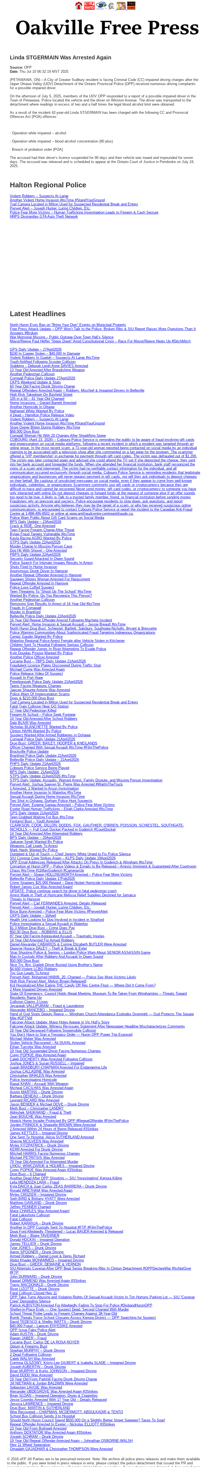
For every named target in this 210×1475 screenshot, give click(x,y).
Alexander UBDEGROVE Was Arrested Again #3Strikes (54, 1391)
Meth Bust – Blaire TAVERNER (34, 1235)
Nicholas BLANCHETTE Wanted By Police (44, 727)
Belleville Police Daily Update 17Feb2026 (42, 879)
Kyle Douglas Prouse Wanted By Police (41, 653)
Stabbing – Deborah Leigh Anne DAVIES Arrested (49, 366)
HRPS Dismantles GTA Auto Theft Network (44, 216)
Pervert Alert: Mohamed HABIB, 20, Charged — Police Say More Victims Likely (73, 977)
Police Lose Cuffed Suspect (32, 587)
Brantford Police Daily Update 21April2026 (43, 755)
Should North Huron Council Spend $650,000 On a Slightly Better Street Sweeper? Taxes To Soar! (87, 1420)
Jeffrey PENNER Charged (30, 1207)
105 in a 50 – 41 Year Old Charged (37, 399)
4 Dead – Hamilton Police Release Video (42, 415)
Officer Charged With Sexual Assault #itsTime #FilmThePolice (59, 747)
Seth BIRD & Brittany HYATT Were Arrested (45, 1199)
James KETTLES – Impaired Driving (39, 1133)
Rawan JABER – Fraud (28, 1338)
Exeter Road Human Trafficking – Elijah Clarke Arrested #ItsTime (61, 809)
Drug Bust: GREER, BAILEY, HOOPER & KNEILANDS (53, 743)
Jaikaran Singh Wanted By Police (36, 842)
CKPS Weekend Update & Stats (35, 382)
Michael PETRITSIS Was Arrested (37, 1158)
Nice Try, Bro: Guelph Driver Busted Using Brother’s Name (56, 965)
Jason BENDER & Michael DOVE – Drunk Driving (49, 1104)
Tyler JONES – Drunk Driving (33, 1248)
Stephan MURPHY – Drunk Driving (37, 1350)
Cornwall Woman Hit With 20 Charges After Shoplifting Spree (58, 436)
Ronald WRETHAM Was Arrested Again (41, 1190)
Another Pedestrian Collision (32, 374)
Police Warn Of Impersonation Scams (40, 694)
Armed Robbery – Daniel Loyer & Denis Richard (47, 1256)
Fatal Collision (21, 1219)
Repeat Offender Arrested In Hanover (39, 583)
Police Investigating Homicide (33, 1080)
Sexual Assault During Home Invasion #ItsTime (47, 797)
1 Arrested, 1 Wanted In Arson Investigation (44, 788)
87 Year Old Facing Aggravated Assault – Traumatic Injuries (57, 936)
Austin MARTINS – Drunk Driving (36, 1092)
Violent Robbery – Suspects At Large (39, 196)
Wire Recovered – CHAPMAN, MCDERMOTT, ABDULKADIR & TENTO (66, 1412)
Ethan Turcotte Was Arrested (33, 1047)
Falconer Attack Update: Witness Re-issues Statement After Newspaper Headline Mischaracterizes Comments (97, 1026)
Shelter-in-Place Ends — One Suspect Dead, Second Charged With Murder (69, 1309)
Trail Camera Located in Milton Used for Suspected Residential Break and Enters (74, 204)
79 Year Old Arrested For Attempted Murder (44, 1162)
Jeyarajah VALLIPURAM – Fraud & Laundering (47, 1006)
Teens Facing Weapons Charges (35, 686)
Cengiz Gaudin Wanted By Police (36, 637)
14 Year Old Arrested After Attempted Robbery (46, 833)
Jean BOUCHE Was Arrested (33, 1117)
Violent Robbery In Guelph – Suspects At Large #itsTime (55, 358)
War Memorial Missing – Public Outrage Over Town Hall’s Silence (61, 337)
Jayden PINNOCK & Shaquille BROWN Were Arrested (53, 1125)
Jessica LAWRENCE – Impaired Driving (41, 1404)
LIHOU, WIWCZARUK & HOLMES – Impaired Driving (52, 1166)
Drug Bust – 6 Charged (28, 1174)
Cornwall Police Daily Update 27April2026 (42, 378)
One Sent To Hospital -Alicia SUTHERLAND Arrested (52, 1137)
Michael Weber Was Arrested (33, 1039)
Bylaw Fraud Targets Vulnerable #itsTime (42, 534)
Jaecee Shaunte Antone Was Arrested (40, 690)
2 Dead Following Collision (30, 1354)
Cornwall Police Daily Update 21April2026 (42, 739)
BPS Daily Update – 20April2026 (35, 838)
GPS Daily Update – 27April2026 (36, 349)
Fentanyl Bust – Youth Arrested (34, 821)
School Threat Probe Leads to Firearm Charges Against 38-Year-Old (63, 1313)
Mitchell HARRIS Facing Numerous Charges (45, 1153)
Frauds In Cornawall (25, 608)
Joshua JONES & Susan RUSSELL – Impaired (47, 1063)
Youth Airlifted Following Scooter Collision (42, 362)
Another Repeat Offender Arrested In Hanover (46, 575)
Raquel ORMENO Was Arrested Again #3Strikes (48, 1281)
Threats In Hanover (25, 899)
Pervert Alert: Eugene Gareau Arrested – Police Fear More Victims (62, 805)
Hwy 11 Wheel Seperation (30, 1445)
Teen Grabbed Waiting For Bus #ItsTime (42, 817)
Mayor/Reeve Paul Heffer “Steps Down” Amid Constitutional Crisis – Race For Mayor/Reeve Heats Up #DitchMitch (100, 341)
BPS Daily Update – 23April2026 (35, 522)
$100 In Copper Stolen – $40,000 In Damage (45, 353)
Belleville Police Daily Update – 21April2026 (44, 760)
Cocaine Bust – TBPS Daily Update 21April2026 (48, 661)
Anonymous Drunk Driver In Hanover (39, 571)
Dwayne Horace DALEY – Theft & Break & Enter (48, 948)
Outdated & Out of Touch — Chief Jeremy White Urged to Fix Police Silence (70, 854)
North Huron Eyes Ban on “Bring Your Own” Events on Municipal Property (68, 325)
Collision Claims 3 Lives (29, 1002)
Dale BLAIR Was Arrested (30, 723)
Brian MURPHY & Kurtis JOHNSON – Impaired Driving (53, 1371)
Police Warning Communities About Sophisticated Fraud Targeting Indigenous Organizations (82, 632)
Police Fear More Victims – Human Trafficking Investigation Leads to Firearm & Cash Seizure (84, 212)
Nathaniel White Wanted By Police (37, 411)
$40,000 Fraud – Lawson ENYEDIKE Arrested (46, 1326)
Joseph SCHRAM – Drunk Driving (36, 1437)
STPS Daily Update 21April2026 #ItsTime (42, 776)
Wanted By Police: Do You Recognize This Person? (51, 596)
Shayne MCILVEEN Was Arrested (36, 1141)
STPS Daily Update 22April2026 (35, 542)
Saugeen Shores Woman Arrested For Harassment (50, 579)
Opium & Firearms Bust (28, 1346)
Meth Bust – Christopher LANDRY (37, 1108)
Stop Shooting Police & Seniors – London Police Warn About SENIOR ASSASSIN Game (80, 952)
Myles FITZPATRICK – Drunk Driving (39, 1145)
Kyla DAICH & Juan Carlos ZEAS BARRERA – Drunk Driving (58, 1186)
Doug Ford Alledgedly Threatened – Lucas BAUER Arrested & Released (66, 1231)
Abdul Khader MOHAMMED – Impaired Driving (47, 1260)
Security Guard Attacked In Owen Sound (42, 559)
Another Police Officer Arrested (34, 657)
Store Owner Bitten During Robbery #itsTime (45, 427)
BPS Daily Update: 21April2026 (34, 772)
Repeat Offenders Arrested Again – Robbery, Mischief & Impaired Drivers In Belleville (77, 390)
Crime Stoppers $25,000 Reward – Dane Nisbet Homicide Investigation (66, 883)
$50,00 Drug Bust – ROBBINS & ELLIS (41, 932)
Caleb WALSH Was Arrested (32, 1359)
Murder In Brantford (25, 612)
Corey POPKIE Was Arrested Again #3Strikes (46, 1170)
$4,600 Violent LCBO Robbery (33, 969)
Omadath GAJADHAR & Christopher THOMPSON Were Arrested (61, 1449)
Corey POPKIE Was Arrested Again (38, 1055)
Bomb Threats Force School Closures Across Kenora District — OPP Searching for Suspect (83, 1318)
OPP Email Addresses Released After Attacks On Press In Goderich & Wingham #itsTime (81, 862)
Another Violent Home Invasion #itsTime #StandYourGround (57, 200)
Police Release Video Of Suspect (36, 673)
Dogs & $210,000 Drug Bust (32, 698)
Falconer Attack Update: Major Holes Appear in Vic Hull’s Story (60, 1022)
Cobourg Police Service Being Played (39, 768)
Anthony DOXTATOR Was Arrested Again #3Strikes (51, 1432)
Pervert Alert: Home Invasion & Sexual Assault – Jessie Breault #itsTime (68, 624)
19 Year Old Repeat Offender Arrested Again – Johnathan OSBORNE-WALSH (71, 1441)
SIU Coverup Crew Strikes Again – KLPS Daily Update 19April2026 (63, 858)
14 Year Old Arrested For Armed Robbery (42, 940)
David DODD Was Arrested (31, 1375)
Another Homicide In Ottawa (32, 407)
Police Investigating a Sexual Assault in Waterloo (49, 924)
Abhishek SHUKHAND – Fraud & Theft (40, 1112)
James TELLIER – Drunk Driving (36, 1244)
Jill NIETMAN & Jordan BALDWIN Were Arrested (49, 1383)
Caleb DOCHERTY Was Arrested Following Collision (51, 1059)
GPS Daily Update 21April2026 (34, 813)
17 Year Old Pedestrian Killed (33, 710)
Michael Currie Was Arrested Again (37, 669)
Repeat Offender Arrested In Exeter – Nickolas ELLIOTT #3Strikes (62, 1424)
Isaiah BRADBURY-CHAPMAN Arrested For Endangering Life (58, 1067)
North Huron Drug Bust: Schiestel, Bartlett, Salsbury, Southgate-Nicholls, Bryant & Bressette (83, 628)
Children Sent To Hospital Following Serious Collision (52, 645)
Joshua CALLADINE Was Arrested (37, 1071)
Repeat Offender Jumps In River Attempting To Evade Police (58, 649)
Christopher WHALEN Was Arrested (38, 1075)
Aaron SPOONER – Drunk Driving (36, 1252)
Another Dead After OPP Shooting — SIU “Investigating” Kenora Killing (66, 1178)
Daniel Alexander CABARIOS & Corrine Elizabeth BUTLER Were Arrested (68, 944)
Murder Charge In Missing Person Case (41, 546)
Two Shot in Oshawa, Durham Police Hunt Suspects (51, 801)
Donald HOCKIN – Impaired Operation (40, 1240)
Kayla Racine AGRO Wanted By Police (41, 538)
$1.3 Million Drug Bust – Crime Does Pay (42, 928)
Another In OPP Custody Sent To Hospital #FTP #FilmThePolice (61, 1227)
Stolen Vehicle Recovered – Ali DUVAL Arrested (47, 1043)
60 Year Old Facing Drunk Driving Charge (42, 386)
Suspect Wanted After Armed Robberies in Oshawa (50, 735)
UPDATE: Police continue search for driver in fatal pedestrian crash (63, 891)
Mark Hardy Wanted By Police (34, 850)
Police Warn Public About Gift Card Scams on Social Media (57, 518)
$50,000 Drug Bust (24, 961)
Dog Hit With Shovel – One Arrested (38, 550)
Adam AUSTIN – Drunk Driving (34, 1334)
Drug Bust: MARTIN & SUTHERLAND (40, 1408)
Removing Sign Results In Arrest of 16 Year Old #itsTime (55, 604)
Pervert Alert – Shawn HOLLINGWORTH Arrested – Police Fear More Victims (71, 874)
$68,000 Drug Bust (24, 431)
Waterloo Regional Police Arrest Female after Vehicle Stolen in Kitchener (67, 641)
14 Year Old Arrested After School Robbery (43, 719)
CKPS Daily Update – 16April (33, 915)
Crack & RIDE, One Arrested (32, 526)
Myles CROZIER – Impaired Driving (38, 1194)
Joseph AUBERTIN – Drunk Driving (38, 1367)
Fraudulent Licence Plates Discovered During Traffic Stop (55, 665)
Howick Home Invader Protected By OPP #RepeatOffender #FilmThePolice (69, 1121)
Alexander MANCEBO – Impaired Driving (42, 1010)
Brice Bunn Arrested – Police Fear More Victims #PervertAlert (59, 911)
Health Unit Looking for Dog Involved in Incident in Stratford (57, 920)
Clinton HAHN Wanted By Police (35, 731)
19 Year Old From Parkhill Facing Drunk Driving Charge (53, 1379)
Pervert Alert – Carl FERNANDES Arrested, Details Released (58, 903)
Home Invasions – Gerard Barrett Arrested (43, 403)
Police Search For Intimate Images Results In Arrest (51, 563)
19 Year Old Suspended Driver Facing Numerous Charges (55, 1051)
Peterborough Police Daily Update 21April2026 (46, 682)
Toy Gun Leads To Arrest (29, 973)
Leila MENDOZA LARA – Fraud (34, 1182)
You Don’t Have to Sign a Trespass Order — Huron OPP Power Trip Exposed (71, 1034)
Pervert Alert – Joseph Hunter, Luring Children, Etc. (50, 208)
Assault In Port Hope (26, 678)
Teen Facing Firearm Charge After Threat (42, 530)
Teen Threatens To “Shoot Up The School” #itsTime (50, 591)
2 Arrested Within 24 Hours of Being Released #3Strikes (54, 1129)
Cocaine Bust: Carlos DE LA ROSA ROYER (44, 1342)
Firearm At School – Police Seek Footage (42, 714)
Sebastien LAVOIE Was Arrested (36, 1387)
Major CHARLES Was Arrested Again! (40, 1211)
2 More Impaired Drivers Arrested (36, 989)
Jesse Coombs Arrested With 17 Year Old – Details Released (58, 1400)
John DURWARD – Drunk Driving (36, 1277)
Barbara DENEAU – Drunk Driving (36, 1096)
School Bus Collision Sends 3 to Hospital (42, 1416)
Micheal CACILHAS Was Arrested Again (41, 1088)
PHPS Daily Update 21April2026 (35, 764)
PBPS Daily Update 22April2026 (35, 554)
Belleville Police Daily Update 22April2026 (43, 616)
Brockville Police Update (29, 751)
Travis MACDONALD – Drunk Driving (39, 1285)
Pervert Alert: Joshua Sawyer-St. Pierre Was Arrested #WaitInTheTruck (66, 784)
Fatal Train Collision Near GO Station (39, 706)
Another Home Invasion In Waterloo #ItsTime (45, 792)
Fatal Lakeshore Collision (30, 1215)
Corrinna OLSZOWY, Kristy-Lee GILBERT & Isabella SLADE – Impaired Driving (73, 1363)
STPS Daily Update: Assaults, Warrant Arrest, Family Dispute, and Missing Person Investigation (86, 780)
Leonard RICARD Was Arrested (34, 1100)
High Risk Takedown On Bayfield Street (41, 394)
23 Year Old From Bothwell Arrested (38, 1428)
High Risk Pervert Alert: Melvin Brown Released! (48, 981)
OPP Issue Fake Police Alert (33, 1330)
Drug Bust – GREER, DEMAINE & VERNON (45, 1264)
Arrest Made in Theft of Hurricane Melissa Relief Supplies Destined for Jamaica (73, 895)
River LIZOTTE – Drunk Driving (34, 1289)
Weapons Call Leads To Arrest (34, 846)
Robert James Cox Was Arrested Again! (41, 887)
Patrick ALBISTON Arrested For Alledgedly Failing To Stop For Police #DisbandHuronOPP (81, 1305)
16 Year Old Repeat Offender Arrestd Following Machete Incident (61, 620)
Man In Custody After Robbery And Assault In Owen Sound (56, 957)
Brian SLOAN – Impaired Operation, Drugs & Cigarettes (54, 1395)
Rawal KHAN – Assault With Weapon (39, 1084)
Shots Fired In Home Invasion (33, 567)
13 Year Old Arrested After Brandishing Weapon (47, 370)
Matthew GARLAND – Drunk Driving (38, 1203)
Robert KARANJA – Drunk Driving (36, 1223)
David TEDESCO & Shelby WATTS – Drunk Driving (51, 1322)
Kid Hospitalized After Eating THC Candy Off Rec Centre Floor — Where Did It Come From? (83, 985)
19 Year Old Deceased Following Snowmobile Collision (53, 1030)
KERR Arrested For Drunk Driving (36, 1149)
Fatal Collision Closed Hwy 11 (33, 1293)
